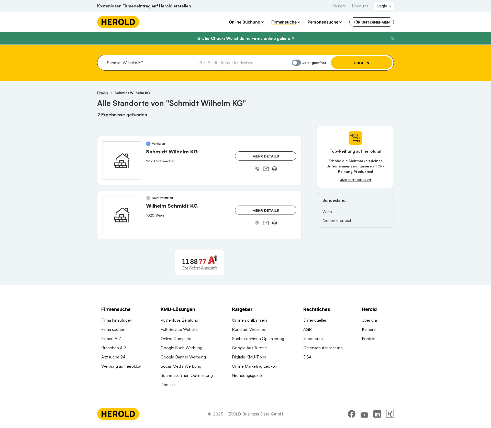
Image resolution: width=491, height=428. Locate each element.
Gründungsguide (247, 375)
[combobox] (147, 63)
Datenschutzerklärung (323, 347)
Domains (168, 384)
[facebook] (351, 414)
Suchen (361, 63)
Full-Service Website (179, 329)
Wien (327, 211)
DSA (307, 356)
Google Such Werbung (181, 347)
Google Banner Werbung (183, 356)
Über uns (360, 5)
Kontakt (368, 338)
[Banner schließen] (393, 39)
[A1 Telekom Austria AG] (199, 262)
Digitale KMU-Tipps (249, 356)
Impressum (313, 338)
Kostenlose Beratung (179, 320)
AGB (307, 329)
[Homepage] (118, 22)
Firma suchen (113, 329)
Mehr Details (265, 156)
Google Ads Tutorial (249, 347)
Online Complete (176, 338)
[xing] (390, 414)
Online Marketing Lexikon (254, 366)
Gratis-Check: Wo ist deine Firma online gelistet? (245, 38)
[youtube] (364, 414)
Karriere (339, 5)
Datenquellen (315, 320)
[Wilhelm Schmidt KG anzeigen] (122, 215)
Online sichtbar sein (249, 320)
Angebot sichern (355, 180)
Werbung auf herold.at (121, 366)
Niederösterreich (337, 220)
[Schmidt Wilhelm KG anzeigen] (122, 160)
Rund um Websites (249, 329)
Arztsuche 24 (113, 356)
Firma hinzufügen (116, 320)
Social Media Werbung (181, 366)
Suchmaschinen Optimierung (187, 375)
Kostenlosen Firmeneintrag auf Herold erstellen (144, 5)
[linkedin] (377, 414)
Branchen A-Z (114, 347)
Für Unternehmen (371, 22)
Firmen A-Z (111, 338)
